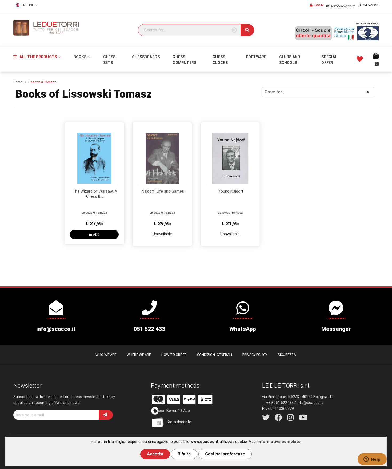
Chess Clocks (220, 60)
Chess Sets (109, 60)
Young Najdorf (230, 191)
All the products (38, 57)
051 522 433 (370, 5)
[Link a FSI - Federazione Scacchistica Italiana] (344, 33)
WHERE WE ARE (139, 355)
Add (96, 234)
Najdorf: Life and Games (163, 191)
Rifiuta (184, 453)
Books (80, 57)
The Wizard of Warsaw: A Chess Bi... (95, 194)
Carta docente (178, 422)
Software (256, 57)
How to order (174, 355)
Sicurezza (287, 355)
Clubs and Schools (290, 60)
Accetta (155, 453)
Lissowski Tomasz (94, 212)
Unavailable (162, 234)
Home (17, 82)
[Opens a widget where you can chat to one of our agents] (372, 459)
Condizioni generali (214, 355)
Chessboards (146, 57)
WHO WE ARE (105, 355)
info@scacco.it (343, 6)
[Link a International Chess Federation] (368, 33)
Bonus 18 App (178, 410)
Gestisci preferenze (225, 453)
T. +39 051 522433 (278, 402)
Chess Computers (184, 60)
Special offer (329, 60)
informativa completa (279, 441)
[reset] (234, 30)
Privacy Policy (254, 355)
